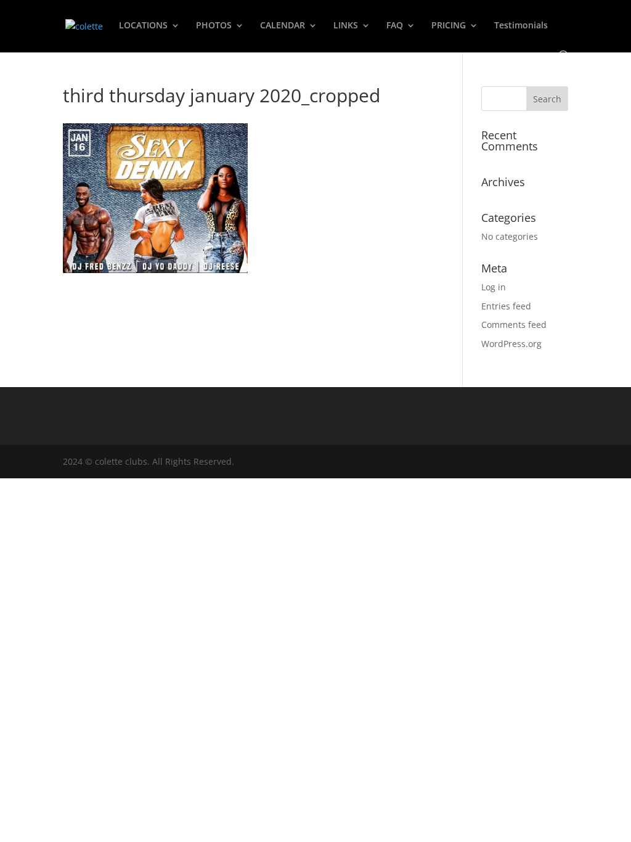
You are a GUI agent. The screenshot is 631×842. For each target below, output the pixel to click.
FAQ (394, 26)
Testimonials (521, 26)
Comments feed (514, 324)
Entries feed (506, 306)
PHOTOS (214, 26)
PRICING (448, 26)
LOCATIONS (143, 26)
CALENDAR (282, 26)
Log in (493, 287)
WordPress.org (511, 343)
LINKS (345, 26)
